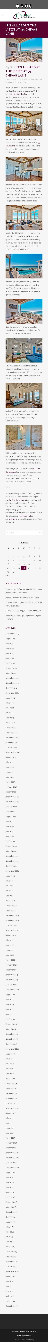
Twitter (30, 516)
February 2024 (11, 728)
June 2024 (10, 708)
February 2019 (11, 1024)
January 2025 (11, 673)
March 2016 (10, 1197)
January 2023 (11, 792)
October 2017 (11, 1103)
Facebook (23, 516)
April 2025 (10, 658)
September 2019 (12, 990)
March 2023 (10, 782)
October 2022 (11, 807)
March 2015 (10, 1247)
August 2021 (10, 876)
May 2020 (10, 950)
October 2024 (11, 688)
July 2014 (9, 1281)
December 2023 (12, 737)
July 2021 (9, 881)
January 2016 (11, 1207)
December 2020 (12, 915)
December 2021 (12, 856)
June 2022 (10, 826)
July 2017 (9, 1118)
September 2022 (12, 812)
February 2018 (11, 1084)
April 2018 (10, 1074)
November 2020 (12, 920)
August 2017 (10, 1113)
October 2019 (11, 985)
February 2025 (11, 668)
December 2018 (12, 1034)
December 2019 (12, 975)
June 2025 (10, 648)
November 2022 (12, 802)
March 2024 (10, 723)
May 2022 (9, 831)
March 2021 (10, 901)
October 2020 (11, 925)
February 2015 (11, 1252)
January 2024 (11, 733)
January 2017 (11, 1148)
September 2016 (12, 1168)
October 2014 (11, 1266)
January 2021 (11, 911)
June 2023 (10, 767)
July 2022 (9, 822)
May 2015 (9, 1237)
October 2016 (11, 1163)
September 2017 (12, 1108)
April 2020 (10, 955)
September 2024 (12, 693)
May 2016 (9, 1187)
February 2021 (11, 906)
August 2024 (11, 698)
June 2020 (10, 945)
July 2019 (9, 1000)
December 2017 (12, 1093)
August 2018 (11, 1054)
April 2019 (10, 1014)
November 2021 (12, 861)
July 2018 (9, 1059)
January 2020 (11, 970)
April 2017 (9, 1133)
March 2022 (10, 841)
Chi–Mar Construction (17, 500)
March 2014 (10, 1301)
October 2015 (11, 1217)
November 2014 (12, 1262)
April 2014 (10, 1296)
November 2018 (12, 1039)
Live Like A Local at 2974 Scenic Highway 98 (23, 611)
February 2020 (11, 965)
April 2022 (10, 836)
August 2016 (11, 1173)
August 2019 (10, 995)
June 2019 (10, 1004)
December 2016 (12, 1153)
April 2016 (10, 1192)
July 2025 (9, 644)
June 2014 (10, 1286)
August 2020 (11, 935)
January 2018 (11, 1088)
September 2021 (12, 871)
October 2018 (11, 1044)
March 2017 (10, 1138)
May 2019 (9, 1009)
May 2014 (9, 1291)
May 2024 (9, 713)
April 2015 (9, 1242)
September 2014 (12, 1271)
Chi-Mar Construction (18, 94)
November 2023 (12, 742)
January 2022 (11, 851)
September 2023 (12, 752)
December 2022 (12, 797)
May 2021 (9, 891)
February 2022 (11, 846)
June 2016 (10, 1182)
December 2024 (12, 678)
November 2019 (12, 980)
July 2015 (9, 1227)
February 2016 (11, 1202)
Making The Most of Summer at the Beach (22, 598)
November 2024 (12, 683)
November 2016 (12, 1158)
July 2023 (9, 762)
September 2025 (12, 634)
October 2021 (11, 866)
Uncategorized (28, 79)
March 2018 (10, 1079)
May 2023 (9, 772)
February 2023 (11, 787)
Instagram (13, 519)
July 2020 (10, 940)
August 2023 (11, 757)
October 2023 (11, 747)
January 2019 (11, 1029)
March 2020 (10, 960)
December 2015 (12, 1212)
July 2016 (9, 1177)
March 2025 (10, 663)
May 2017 (9, 1128)
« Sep (8, 576)
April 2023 (10, 777)
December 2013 (12, 1306)
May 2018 (9, 1069)
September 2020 (12, 930)
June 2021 (10, 886)
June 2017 (10, 1123)
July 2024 (9, 703)
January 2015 (11, 1257)
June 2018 (10, 1064)
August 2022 (11, 817)
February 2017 (11, 1143)
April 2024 (10, 718)
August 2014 (10, 1276)
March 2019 (10, 1019)
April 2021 (10, 896)
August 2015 (10, 1222)
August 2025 (11, 639)
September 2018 (12, 1049)
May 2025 (9, 653)
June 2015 (10, 1232)
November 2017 (12, 1098)
